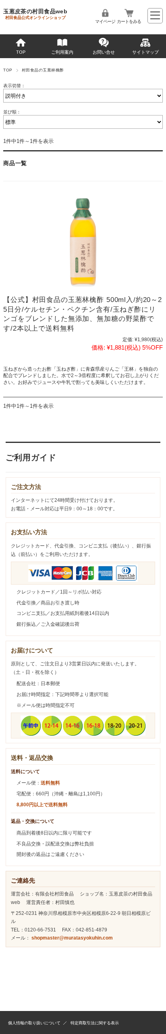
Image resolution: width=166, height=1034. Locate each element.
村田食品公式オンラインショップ (35, 17)
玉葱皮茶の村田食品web (35, 11)
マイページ (105, 21)
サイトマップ (145, 52)
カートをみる (129, 21)
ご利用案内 (62, 52)
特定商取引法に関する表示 (95, 1023)
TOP (20, 52)
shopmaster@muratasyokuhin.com (72, 938)
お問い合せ (104, 52)
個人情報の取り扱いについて (34, 1023)
